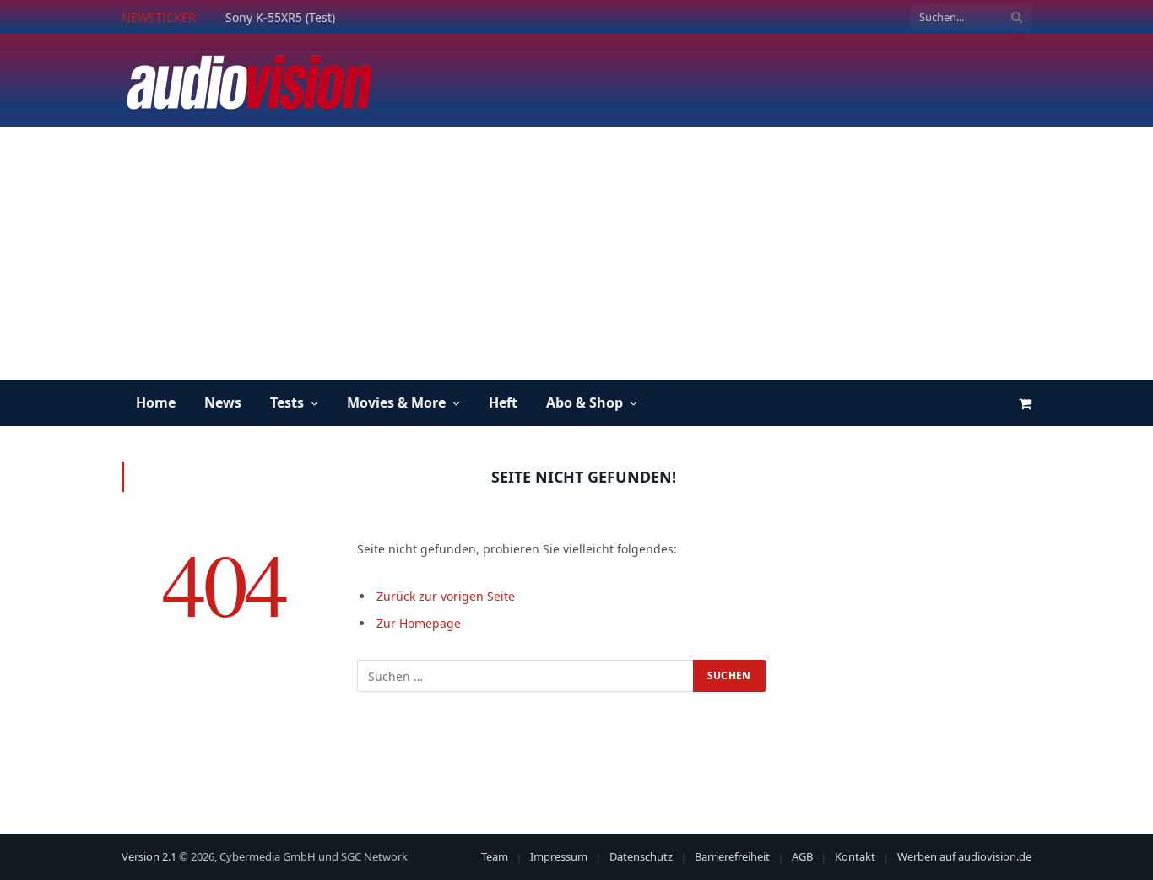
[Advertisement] (576, 253)
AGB (802, 856)
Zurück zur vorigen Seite (445, 596)
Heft (503, 402)
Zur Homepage (418, 623)
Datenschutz (641, 856)
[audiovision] (248, 80)
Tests (287, 402)
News (222, 402)
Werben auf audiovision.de (964, 856)
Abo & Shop (584, 402)
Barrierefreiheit (732, 856)
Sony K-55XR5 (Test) (280, 17)
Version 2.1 (149, 856)
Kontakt (855, 856)
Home (156, 402)
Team (494, 856)
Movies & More (396, 402)
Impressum (558, 856)
